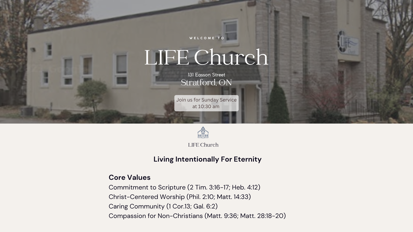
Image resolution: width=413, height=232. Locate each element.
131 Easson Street (206, 75)
